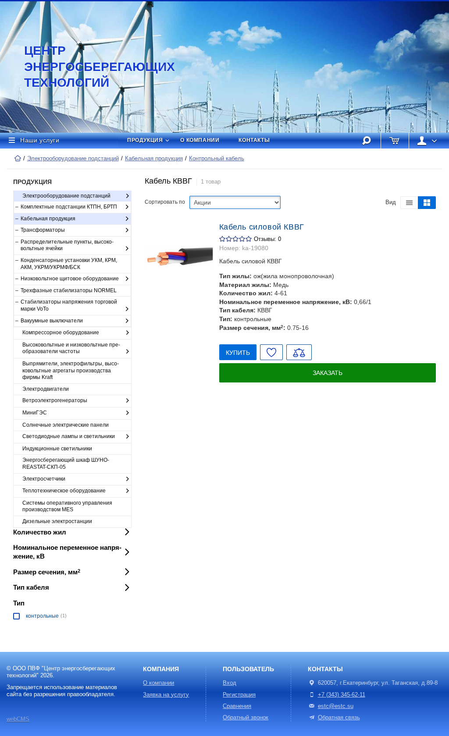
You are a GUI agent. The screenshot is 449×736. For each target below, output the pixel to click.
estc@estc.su (335, 706)
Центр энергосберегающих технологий (90, 66)
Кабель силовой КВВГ (261, 227)
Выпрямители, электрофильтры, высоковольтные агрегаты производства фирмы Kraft (70, 370)
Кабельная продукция (154, 159)
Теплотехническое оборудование (64, 491)
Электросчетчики (43, 479)
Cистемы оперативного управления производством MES (67, 506)
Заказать (327, 372)
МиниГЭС (34, 413)
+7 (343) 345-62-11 (341, 695)
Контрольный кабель (216, 159)
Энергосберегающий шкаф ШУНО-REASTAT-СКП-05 (65, 463)
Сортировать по (165, 202)
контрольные (42, 616)
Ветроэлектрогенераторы (54, 400)
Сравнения (237, 706)
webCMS (18, 719)
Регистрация (239, 695)
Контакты (254, 140)
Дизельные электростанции (57, 521)
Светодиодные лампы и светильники (68, 436)
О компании (199, 140)
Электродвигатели (45, 389)
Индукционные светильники (57, 449)
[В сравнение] (299, 352)
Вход (229, 683)
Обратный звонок (245, 718)
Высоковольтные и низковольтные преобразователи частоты (71, 348)
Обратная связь (339, 718)
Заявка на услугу (166, 695)
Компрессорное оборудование (60, 332)
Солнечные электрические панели (65, 425)
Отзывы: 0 (267, 239)
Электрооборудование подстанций (73, 159)
